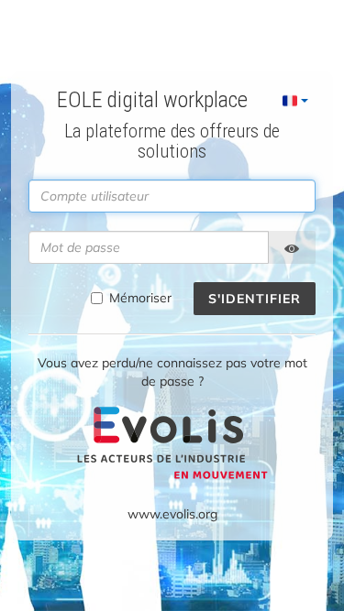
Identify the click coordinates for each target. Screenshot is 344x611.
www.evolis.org (172, 514)
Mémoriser (140, 297)
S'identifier (254, 298)
